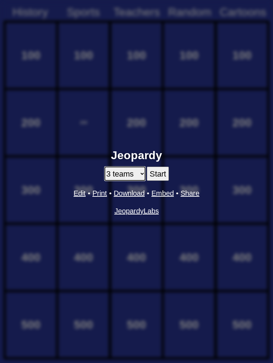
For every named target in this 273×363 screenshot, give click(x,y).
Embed (162, 193)
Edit (80, 193)
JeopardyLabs (136, 211)
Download (129, 193)
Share (190, 193)
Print (99, 193)
